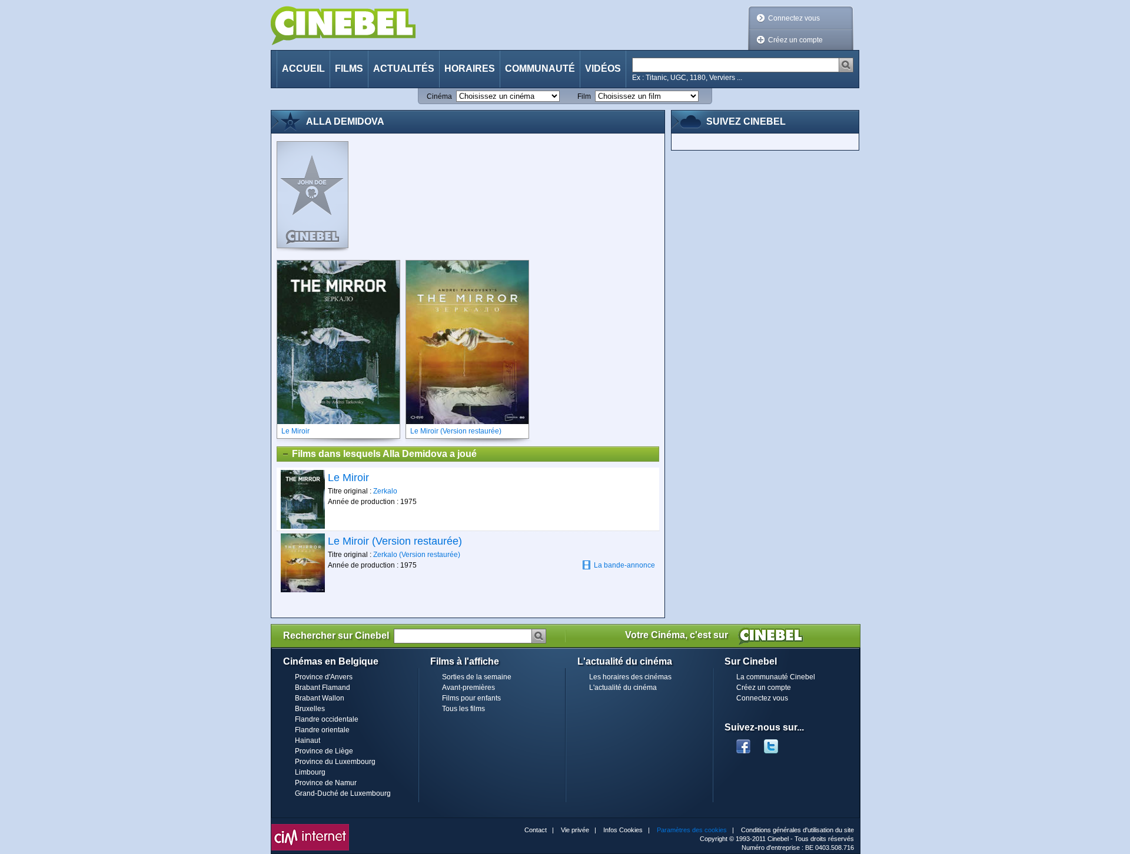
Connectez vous (794, 18)
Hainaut (307, 740)
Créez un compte (795, 40)
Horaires (469, 69)
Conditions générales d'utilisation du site (797, 829)
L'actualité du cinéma (623, 687)
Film (584, 96)
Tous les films (463, 709)
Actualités (403, 69)
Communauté (540, 69)
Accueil (303, 69)
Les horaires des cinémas (630, 677)
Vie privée (575, 829)
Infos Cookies (623, 829)
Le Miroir (348, 477)
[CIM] (310, 826)
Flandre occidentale (326, 719)
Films (349, 69)
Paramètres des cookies (692, 829)
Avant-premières (468, 687)
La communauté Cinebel (775, 677)
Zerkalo (385, 491)
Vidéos (603, 69)
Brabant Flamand (322, 687)
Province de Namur (326, 783)
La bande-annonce (624, 565)
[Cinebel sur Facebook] (743, 743)
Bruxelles (310, 709)
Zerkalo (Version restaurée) (416, 555)
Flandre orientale (322, 730)
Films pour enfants (471, 698)
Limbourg (310, 772)
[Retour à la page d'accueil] (343, 25)
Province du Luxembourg (335, 762)
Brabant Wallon (319, 698)
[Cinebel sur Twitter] (777, 743)
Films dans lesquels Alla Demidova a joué (384, 454)
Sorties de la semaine (476, 677)
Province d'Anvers (324, 677)
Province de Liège (324, 751)
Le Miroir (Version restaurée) (395, 541)
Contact (535, 829)
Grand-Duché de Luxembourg (343, 793)
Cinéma (439, 96)
